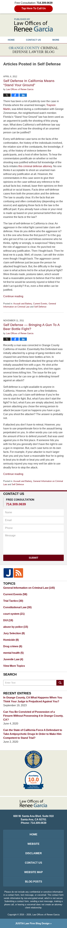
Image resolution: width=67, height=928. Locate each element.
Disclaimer (33, 853)
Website (33, 843)
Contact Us (33, 862)
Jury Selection (14, 633)
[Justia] (8, 573)
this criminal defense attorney (35, 166)
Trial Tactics (13, 600)
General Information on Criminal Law (29, 587)
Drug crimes (12, 646)
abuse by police (15, 626)
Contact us (33, 40)
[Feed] (18, 573)
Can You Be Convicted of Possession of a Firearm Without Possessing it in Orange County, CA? (33, 715)
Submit (33, 557)
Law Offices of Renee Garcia (46, 914)
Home (11, 40)
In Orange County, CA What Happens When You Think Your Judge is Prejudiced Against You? (32, 699)
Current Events (40, 303)
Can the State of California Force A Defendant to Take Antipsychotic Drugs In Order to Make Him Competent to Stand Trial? (32, 734)
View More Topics (14, 665)
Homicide (11, 639)
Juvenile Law (13, 659)
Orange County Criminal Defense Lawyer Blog (33, 25)
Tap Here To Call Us (33, 8)
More (55, 40)
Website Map (33, 872)
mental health (13, 652)
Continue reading (13, 296)
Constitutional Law (17, 607)
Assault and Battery (22, 303)
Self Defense (40, 306)
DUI (8, 620)
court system (14, 613)
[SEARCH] (60, 683)
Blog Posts (33, 881)
